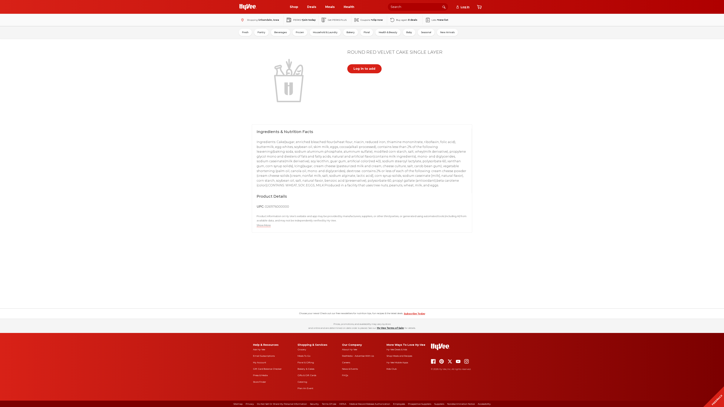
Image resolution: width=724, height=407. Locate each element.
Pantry (261, 32)
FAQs (345, 375)
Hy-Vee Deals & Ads (397, 349)
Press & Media (260, 375)
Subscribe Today (414, 313)
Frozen (300, 32)
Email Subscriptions (264, 355)
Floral (367, 32)
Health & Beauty (388, 32)
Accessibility (484, 403)
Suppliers (439, 403)
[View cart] (479, 7)
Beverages (280, 32)
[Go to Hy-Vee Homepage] (247, 7)
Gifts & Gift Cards (307, 375)
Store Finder (259, 381)
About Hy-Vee (349, 349)
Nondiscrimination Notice (461, 403)
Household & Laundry (325, 32)
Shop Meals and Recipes (399, 355)
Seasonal (426, 32)
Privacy (250, 403)
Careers (346, 362)
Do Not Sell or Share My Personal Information (282, 403)
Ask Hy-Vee (259, 349)
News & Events (350, 368)
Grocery (302, 349)
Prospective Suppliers (419, 403)
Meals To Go (304, 355)
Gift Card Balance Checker (267, 368)
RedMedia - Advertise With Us (358, 355)
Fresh (245, 32)
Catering (302, 381)
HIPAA (342, 403)
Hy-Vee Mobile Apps (397, 362)
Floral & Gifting (306, 362)
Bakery (351, 32)
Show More (264, 225)
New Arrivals (447, 32)
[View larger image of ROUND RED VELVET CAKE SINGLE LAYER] (289, 80)
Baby (409, 32)
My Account (259, 362)
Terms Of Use (329, 403)
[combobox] (418, 7)
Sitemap (238, 403)
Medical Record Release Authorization (369, 403)
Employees (399, 403)
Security (314, 403)
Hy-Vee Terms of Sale (390, 328)
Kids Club (392, 368)
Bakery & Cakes (306, 368)
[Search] (444, 7)
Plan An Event (305, 388)
